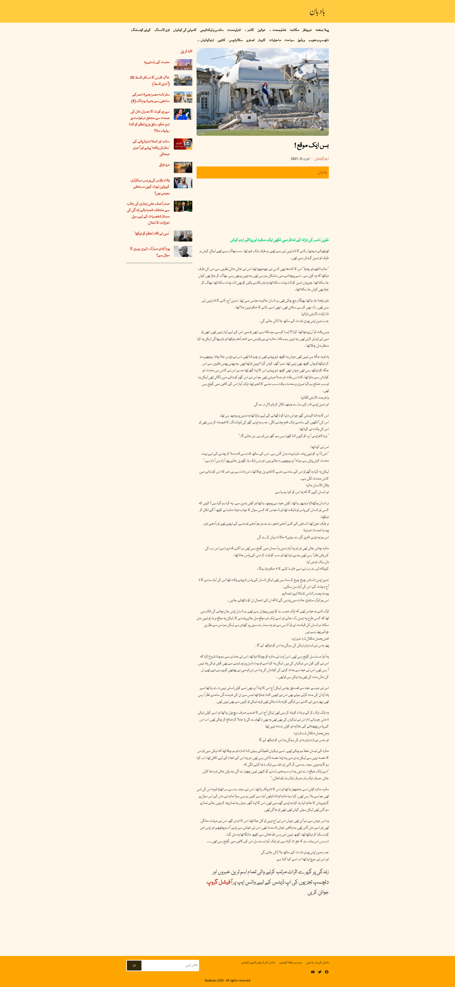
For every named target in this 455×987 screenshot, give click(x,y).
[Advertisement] (263, 207)
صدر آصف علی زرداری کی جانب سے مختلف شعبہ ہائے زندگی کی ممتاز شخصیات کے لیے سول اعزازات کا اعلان (148, 213)
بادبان (322, 172)
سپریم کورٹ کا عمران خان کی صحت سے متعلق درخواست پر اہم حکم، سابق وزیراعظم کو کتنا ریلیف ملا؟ (149, 121)
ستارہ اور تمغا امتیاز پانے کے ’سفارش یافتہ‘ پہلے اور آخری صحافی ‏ (151, 148)
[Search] (134, 965)
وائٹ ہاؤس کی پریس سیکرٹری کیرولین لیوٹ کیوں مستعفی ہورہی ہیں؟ (150, 187)
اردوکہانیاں (321, 159)
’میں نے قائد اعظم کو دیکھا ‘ (152, 234)
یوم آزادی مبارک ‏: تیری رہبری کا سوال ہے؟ (150, 252)
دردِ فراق (164, 165)
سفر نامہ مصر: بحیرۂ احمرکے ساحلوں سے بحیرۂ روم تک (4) (150, 98)
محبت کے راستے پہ (157, 62)
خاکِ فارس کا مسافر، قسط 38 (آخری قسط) (150, 81)
